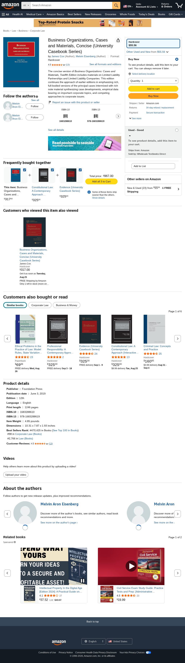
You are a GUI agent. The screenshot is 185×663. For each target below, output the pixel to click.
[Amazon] (10, 5)
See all (35, 100)
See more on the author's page (58, 522)
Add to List (140, 166)
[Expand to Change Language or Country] (132, 6)
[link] (43, 175)
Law (14, 31)
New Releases (93, 14)
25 (160, 353)
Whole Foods (127, 14)
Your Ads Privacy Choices (132, 652)
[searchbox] (71, 5)
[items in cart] (179, 5)
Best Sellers (74, 14)
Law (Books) (26, 438)
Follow (34, 106)
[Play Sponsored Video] (131, 566)
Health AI (17, 14)
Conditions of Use (47, 652)
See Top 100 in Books (65, 430)
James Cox (57, 56)
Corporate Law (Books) (28, 434)
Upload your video (15, 474)
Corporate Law (37, 31)
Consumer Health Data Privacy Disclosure (96, 652)
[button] (5, 14)
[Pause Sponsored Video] (82, 581)
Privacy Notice (66, 652)
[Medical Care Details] (43, 14)
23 (31, 357)
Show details (98, 198)
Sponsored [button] (8, 542)
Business (23, 31)
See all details (56, 129)
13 (128, 357)
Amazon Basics (55, 14)
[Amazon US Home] (59, 643)
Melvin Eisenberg (86, 56)
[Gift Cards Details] (182, 14)
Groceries (110, 14)
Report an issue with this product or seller (76, 102)
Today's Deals (146, 14)
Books (161, 14)
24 (95, 353)
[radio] (153, 43)
